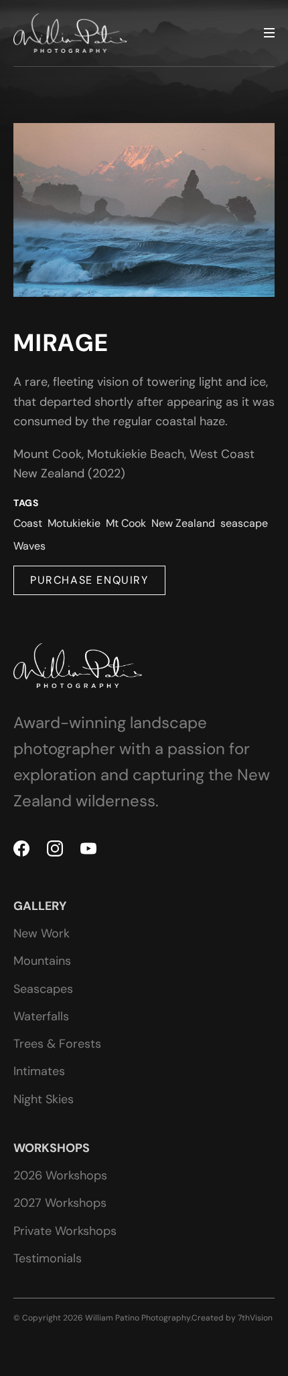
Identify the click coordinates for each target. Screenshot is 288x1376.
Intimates (39, 1071)
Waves (29, 546)
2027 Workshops (59, 1203)
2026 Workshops (60, 1175)
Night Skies (43, 1099)
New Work (41, 933)
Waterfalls (41, 1016)
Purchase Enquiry (89, 580)
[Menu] (269, 33)
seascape (244, 523)
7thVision (255, 1317)
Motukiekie (74, 523)
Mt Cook (126, 523)
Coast (27, 523)
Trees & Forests (57, 1044)
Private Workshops (65, 1231)
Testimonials (47, 1258)
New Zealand (183, 523)
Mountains (42, 961)
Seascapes (43, 989)
